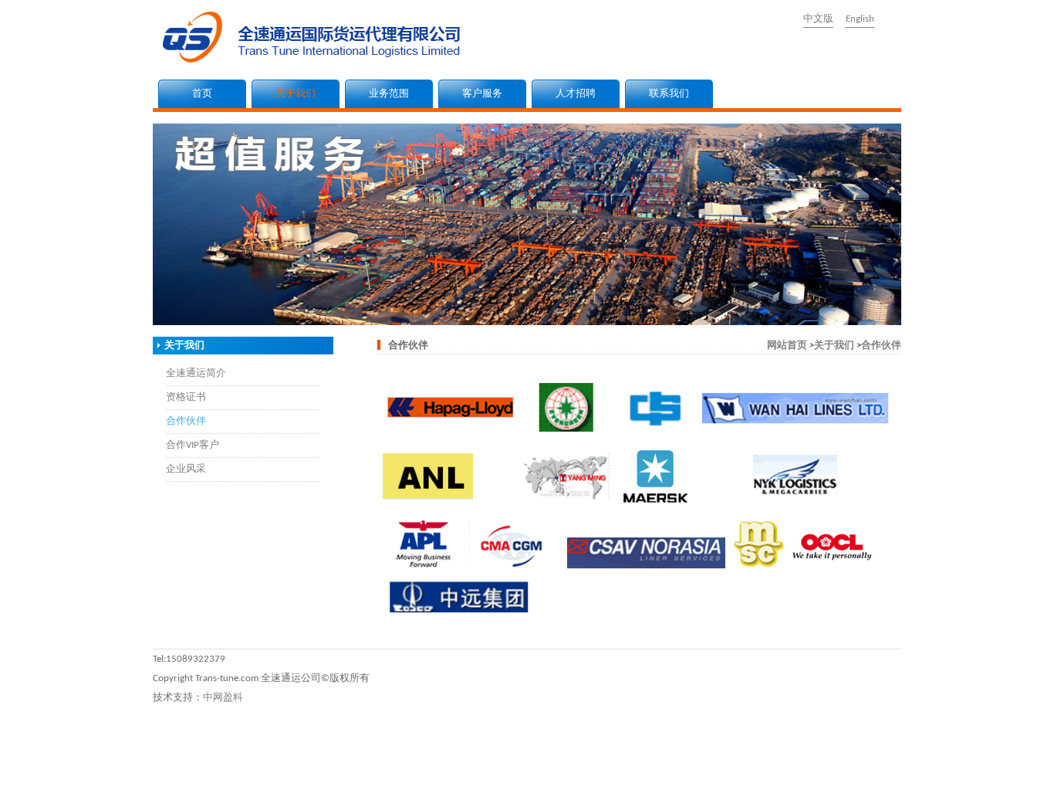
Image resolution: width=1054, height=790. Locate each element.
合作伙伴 (186, 421)
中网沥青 (177, 770)
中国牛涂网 (277, 770)
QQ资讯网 (966, 770)
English (860, 19)
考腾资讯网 (130, 783)
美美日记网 (707, 770)
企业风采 (186, 469)
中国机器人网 (492, 770)
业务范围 (389, 94)
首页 (202, 94)
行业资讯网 (1016, 770)
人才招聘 (576, 94)
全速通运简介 (196, 373)
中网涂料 (135, 770)
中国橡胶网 (602, 770)
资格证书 (186, 397)
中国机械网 (382, 770)
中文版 (818, 19)
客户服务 (482, 94)
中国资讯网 (864, 770)
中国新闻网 (812, 770)
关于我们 (295, 94)
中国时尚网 (655, 770)
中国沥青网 (87, 770)
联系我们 (669, 94)
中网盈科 (223, 698)
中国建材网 (225, 770)
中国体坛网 (760, 770)
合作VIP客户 (192, 445)
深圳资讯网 (917, 770)
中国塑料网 (550, 770)
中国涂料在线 (30, 770)
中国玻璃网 (435, 770)
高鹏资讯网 (77, 783)
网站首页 (787, 346)
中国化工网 (330, 770)
